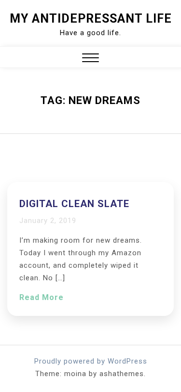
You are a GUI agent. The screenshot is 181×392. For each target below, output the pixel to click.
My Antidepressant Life (91, 19)
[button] (90, 59)
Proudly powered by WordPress (90, 361)
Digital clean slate (74, 203)
